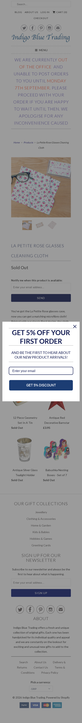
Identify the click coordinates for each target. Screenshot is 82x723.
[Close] (75, 326)
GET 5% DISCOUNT (41, 385)
